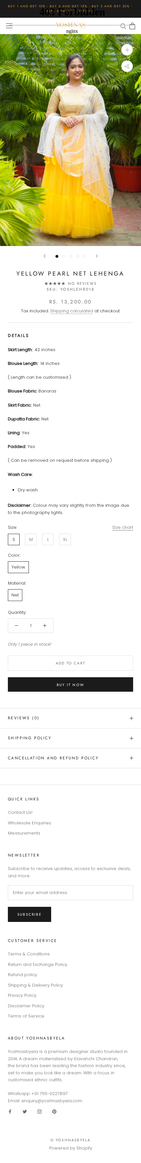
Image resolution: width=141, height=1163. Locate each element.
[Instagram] (39, 1111)
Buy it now (70, 684)
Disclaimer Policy (26, 1006)
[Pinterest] (54, 1111)
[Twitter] (25, 1111)
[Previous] (45, 256)
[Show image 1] (56, 256)
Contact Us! (20, 812)
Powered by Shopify (70, 1148)
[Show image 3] (70, 256)
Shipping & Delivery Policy (35, 985)
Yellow (18, 567)
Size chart (122, 527)
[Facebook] (10, 1111)
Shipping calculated (71, 311)
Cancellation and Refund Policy (53, 758)
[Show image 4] (77, 256)
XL (65, 539)
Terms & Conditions (29, 954)
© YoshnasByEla (70, 1140)
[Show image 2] (63, 256)
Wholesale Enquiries (29, 823)
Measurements (24, 833)
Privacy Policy (22, 995)
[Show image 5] (84, 256)
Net (15, 595)
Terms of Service (26, 1016)
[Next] (97, 256)
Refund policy (22, 975)
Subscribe (29, 914)
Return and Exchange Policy (37, 964)
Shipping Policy (29, 738)
